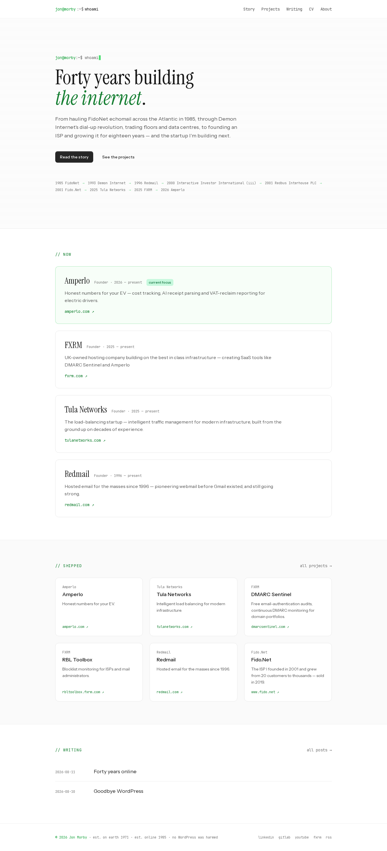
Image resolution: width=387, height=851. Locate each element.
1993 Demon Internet (107, 183)
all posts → (319, 750)
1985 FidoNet (67, 183)
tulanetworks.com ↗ (85, 440)
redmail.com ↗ (79, 504)
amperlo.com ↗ (79, 311)
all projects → (316, 565)
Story (249, 9)
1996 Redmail (146, 183)
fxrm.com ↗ (76, 375)
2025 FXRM (143, 190)
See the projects (118, 157)
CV (311, 9)
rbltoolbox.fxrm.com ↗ (83, 692)
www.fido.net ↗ (265, 692)
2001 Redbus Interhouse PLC (290, 183)
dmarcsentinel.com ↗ (270, 626)
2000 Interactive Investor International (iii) (211, 183)
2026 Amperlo (173, 190)
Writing (294, 9)
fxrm (317, 837)
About (326, 9)
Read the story (74, 157)
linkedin (266, 837)
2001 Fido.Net (68, 190)
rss (329, 837)
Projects (270, 9)
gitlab (284, 837)
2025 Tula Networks (108, 190)
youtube (302, 837)
